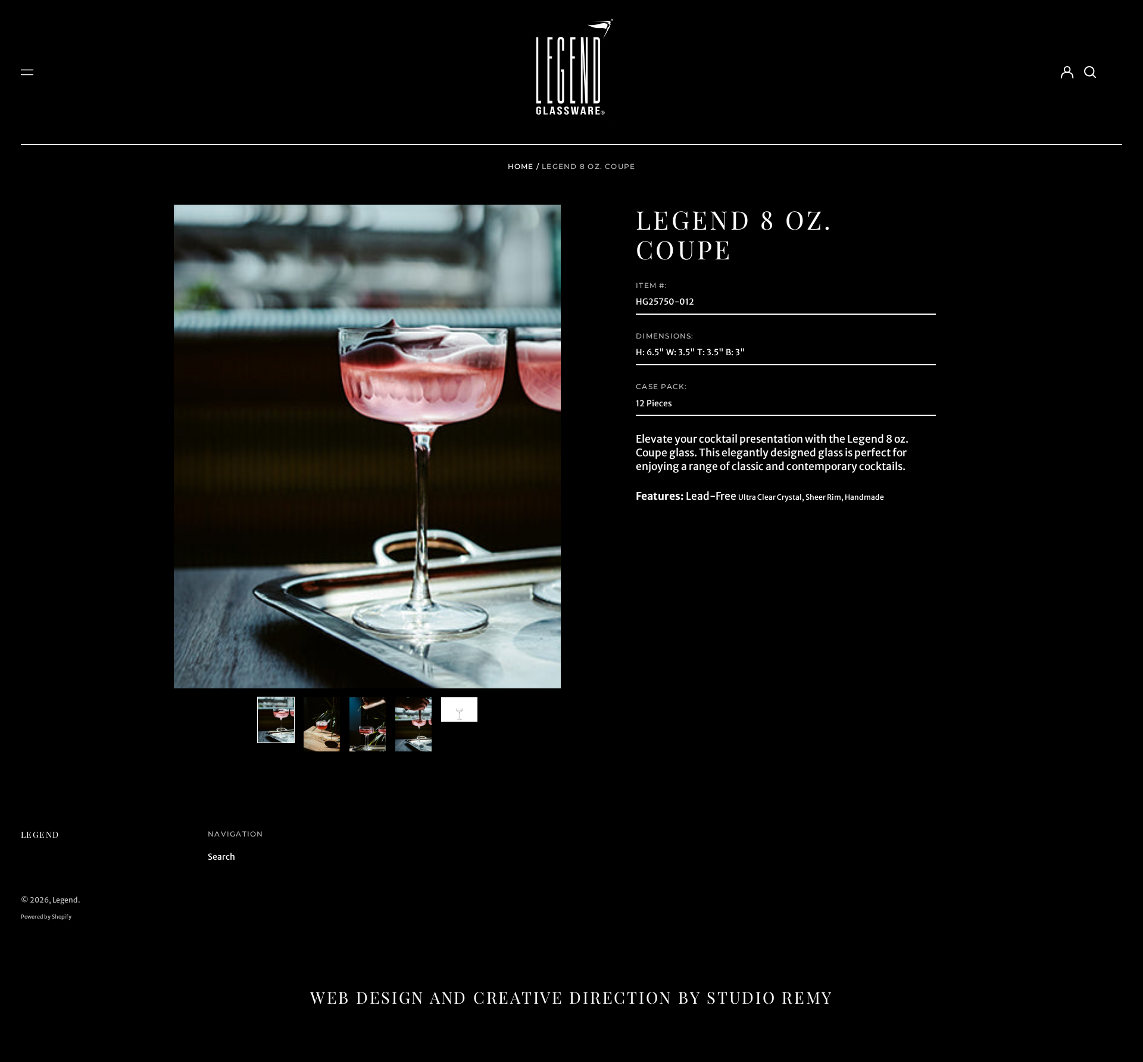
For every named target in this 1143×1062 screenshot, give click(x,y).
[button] (1090, 72)
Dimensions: (665, 335)
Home (521, 166)
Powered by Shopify (46, 916)
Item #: (651, 285)
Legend (40, 834)
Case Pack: (661, 386)
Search (221, 856)
